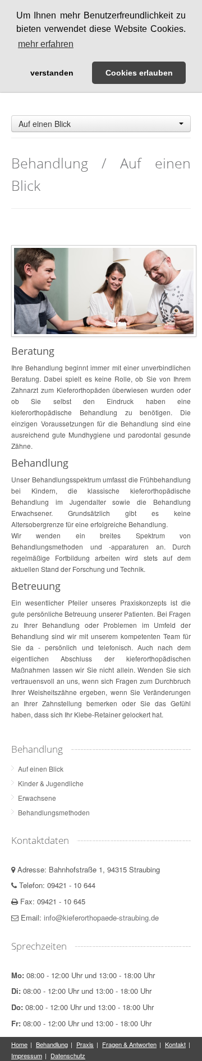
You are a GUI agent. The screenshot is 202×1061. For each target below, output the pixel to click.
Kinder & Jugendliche (51, 783)
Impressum (26, 1055)
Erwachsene (37, 797)
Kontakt (175, 1044)
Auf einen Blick (40, 768)
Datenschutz (67, 1055)
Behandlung (52, 1044)
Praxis (85, 1044)
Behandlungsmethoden (54, 812)
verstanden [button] (52, 72)
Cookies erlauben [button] (139, 72)
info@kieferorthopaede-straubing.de (101, 917)
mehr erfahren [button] (46, 44)
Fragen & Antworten (129, 1044)
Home (19, 1044)
